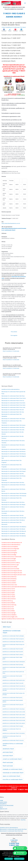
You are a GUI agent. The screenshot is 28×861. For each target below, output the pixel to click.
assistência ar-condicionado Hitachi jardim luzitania (12, 676)
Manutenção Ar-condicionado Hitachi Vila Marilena (14, 535)
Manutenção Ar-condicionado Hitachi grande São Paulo (13, 829)
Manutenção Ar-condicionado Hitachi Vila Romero (13, 451)
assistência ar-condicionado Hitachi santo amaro (14, 714)
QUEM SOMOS (3, 802)
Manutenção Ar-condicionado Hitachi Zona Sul (13, 400)
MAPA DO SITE (3, 808)
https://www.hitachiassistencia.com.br (11, 223)
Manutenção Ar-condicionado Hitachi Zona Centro (14, 398)
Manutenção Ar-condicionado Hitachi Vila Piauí (13, 482)
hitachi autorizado (8, 766)
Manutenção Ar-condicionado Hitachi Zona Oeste (13, 405)
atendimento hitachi (8, 748)
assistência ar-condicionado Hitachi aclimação (13, 635)
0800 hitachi (7, 627)
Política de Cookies (19, 858)
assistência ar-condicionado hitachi (12, 631)
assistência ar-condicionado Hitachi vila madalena (12, 729)
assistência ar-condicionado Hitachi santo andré (14, 717)
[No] (26, 855)
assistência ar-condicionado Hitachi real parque (14, 708)
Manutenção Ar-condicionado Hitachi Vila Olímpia (13, 504)
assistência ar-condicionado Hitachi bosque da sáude (13, 645)
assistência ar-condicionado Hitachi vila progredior (12, 736)
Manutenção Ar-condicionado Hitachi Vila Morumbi (14, 517)
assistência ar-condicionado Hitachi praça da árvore (13, 705)
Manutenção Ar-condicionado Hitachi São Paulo (13, 396)
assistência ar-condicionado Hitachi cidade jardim (12, 658)
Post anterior (14, 331)
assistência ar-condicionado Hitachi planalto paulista (13, 701)
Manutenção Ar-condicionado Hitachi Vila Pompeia (14, 469)
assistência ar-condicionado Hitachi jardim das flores (13, 672)
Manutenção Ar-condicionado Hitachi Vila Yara (13, 412)
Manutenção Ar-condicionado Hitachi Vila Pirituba (13, 476)
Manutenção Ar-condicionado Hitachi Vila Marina (13, 533)
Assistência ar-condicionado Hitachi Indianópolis (12, 374)
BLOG (1, 807)
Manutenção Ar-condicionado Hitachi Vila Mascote (14, 531)
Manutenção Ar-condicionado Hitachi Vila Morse (13, 520)
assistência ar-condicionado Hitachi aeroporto (13, 638)
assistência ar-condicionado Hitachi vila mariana (14, 733)
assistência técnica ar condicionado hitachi (13, 744)
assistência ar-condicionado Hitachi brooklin (13, 648)
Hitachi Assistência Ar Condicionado (11, 27)
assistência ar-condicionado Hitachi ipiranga (13, 664)
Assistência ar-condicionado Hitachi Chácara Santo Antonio (12, 365)
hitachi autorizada (8, 762)
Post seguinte (14, 335)
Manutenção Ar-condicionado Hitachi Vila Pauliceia (14, 495)
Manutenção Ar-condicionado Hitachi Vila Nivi (13, 515)
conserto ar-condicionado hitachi (12, 759)
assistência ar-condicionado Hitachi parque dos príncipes (14, 694)
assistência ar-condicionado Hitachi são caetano (14, 723)
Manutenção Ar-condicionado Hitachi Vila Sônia (13, 427)
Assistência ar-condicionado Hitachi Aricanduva (12, 348)
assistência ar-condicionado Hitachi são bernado (14, 720)
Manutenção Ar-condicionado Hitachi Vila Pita (13, 473)
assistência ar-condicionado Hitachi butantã (13, 651)
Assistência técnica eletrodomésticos (10, 389)
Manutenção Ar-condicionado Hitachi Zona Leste (13, 407)
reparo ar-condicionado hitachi (11, 776)
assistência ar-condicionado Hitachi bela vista (13, 641)
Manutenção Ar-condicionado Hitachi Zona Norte (13, 402)
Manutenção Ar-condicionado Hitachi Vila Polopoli (13, 471)
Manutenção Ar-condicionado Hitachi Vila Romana (14, 453)
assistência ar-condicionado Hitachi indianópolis (14, 661)
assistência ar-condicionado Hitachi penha (12, 697)
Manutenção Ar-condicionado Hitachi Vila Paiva (13, 502)
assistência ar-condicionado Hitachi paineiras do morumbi (14, 689)
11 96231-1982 (23, 789)
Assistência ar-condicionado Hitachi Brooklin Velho (12, 357)
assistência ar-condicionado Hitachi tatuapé (13, 726)
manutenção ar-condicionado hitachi (13, 772)
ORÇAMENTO (3, 803)
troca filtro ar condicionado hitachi (12, 779)
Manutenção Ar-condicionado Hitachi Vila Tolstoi (13, 418)
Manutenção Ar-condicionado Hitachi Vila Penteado (14, 493)
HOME (1, 800)
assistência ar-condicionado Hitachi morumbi (13, 683)
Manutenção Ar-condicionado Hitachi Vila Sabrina (13, 449)
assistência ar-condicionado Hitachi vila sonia (13, 740)
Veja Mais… (23, 819)
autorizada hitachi (8, 752)
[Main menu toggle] (25, 3)
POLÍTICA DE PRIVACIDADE (6, 805)
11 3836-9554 (14, 840)
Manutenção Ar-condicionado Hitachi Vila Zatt (13, 409)
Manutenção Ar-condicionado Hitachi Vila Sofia (13, 429)
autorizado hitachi (8, 755)
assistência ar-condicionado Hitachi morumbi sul (14, 686)
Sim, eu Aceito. (8, 858)
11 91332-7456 (12, 789)
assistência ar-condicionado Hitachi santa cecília (14, 711)
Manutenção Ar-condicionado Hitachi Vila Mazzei (13, 529)
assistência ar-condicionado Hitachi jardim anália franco (14, 668)
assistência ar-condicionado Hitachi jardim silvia (14, 680)
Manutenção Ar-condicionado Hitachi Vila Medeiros (14, 526)
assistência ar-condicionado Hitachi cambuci (13, 654)
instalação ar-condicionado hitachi (12, 769)
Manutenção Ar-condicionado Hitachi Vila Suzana (13, 425)
